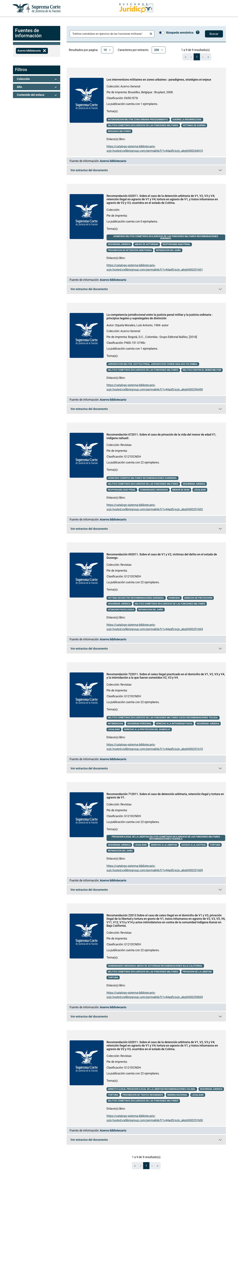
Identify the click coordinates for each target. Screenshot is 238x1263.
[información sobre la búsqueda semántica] (198, 32)
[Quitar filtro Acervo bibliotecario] (44, 51)
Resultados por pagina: (83, 50)
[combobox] (109, 34)
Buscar (214, 34)
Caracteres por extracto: (133, 50)
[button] (36, 79)
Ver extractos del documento (122, 171)
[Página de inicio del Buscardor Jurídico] (136, 8)
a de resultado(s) (195, 50)
